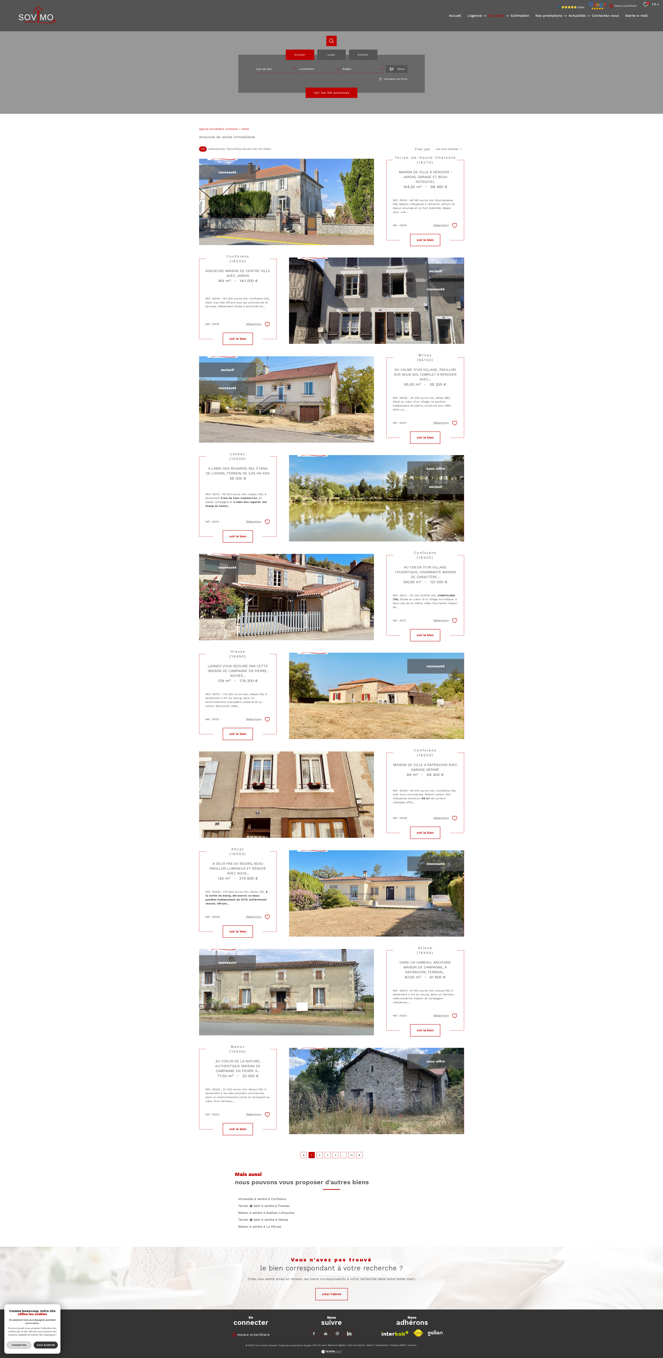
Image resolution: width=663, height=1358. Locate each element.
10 (351, 1155)
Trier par (422, 149)
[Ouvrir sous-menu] (485, 15)
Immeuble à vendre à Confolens (262, 1199)
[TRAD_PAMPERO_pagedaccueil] (37, 22)
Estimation (520, 15)
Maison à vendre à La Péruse (259, 1226)
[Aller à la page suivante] (359, 1155)
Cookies (412, 1345)
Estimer (363, 54)
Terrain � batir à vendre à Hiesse (263, 1219)
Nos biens (496, 15)
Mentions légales (337, 1345)
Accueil (455, 15)
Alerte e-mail (636, 15)
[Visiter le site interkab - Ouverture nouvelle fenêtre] (395, 1333)
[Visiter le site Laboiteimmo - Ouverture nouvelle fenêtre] (331, 1352)
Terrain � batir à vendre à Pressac (264, 1206)
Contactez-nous (605, 15)
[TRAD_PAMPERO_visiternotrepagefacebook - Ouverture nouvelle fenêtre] (314, 1333)
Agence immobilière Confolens (218, 129)
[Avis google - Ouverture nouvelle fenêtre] (597, 5)
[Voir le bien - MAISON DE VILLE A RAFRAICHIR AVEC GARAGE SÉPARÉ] (286, 794)
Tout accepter (46, 1345)
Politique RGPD (398, 1345)
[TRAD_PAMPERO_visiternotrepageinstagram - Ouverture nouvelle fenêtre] (337, 1333)
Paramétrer (19, 1345)
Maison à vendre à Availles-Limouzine (266, 1212)
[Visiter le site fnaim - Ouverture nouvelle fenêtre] (418, 1333)
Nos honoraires (356, 1345)
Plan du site (319, 1345)
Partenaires (381, 1345)
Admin (370, 1345)
